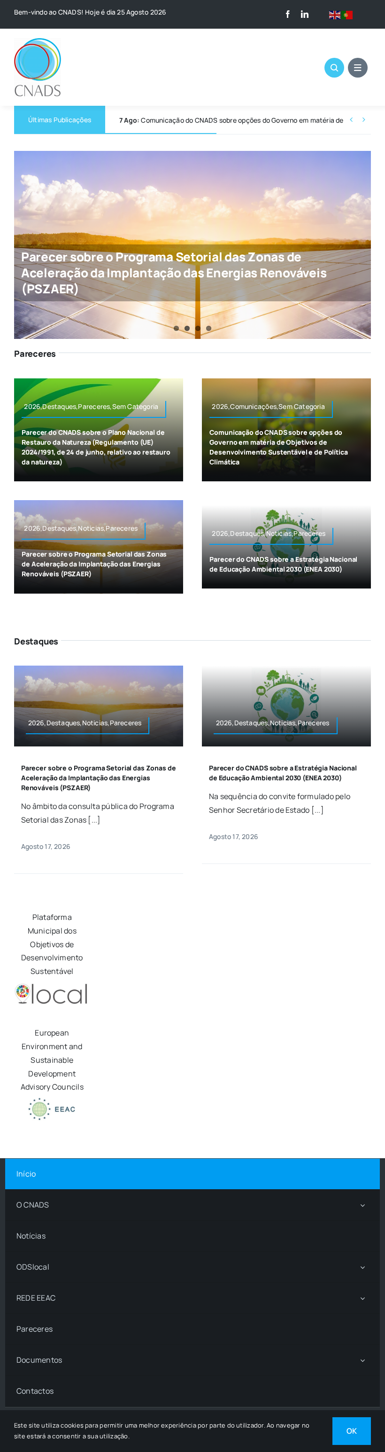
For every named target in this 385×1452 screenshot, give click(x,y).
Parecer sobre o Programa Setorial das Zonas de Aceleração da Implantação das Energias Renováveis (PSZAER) (173, 272)
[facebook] (288, 14)
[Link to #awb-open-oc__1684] (358, 68)
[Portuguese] (347, 14)
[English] (335, 14)
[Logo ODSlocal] (52, 986)
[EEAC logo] (52, 1101)
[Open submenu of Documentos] (362, 1360)
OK (351, 1431)
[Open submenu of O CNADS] (362, 1205)
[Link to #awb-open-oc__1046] (334, 68)
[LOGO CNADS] (37, 42)
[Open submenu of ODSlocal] (362, 1267)
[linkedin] (304, 14)
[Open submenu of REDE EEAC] (362, 1298)
